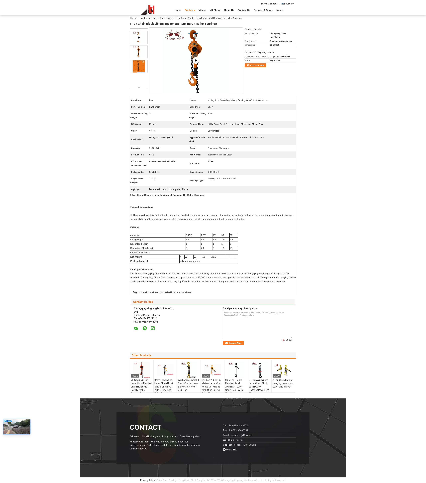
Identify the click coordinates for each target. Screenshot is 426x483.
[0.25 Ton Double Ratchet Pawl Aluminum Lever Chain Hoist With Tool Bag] (236, 370)
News (279, 10)
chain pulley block (167, 292)
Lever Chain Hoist (162, 18)
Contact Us (244, 10)
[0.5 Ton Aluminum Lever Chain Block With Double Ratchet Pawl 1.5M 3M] (259, 370)
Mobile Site (231, 449)
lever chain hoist (183, 292)
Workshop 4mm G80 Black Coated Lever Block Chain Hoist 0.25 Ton (189, 385)
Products (190, 10)
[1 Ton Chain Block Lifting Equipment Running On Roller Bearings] (139, 52)
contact (146, 427)
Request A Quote (263, 10)
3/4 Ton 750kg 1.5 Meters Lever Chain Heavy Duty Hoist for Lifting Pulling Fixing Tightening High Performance (212, 388)
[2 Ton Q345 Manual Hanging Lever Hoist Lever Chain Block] (283, 370)
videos (202, 10)
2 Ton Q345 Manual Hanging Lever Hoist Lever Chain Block (283, 383)
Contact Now (257, 65)
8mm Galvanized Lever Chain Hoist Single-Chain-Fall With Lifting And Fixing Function (163, 387)
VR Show (215, 10)
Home (178, 10)
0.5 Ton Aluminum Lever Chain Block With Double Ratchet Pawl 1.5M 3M (259, 387)
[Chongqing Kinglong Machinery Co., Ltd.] (148, 10)
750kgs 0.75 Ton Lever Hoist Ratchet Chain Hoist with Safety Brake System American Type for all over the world (141, 390)
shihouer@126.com (241, 435)
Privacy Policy (147, 480)
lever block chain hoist (148, 292)
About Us (228, 10)
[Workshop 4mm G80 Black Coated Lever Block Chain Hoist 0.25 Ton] (189, 370)
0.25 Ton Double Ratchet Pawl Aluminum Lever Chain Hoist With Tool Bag (234, 387)
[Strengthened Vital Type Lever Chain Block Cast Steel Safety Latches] (196, 60)
